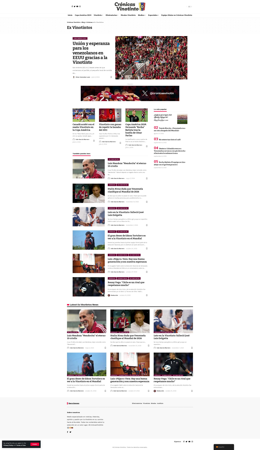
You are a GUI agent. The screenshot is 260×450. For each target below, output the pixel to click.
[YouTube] (77, 6)
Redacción (114, 295)
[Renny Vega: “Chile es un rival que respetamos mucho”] (89, 286)
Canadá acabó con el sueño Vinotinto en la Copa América (83, 127)
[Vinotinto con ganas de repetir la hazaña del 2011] (110, 115)
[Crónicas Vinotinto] (129, 7)
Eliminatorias (122, 255)
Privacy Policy (8, 445)
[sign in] (69, 6)
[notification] (182, 7)
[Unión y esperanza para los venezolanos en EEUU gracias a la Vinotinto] (151, 57)
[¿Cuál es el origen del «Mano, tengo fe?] (182, 119)
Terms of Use (21, 445)
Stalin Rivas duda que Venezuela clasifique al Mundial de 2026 (125, 190)
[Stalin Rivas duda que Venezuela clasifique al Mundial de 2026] (89, 193)
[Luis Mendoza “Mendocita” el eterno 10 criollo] (89, 169)
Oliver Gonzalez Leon (83, 77)
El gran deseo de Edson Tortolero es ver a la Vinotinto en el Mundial (86, 380)
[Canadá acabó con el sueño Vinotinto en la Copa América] (84, 115)
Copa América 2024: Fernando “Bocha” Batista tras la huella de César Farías (136, 130)
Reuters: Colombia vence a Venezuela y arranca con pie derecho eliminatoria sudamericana (169, 151)
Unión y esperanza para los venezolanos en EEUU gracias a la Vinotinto (91, 53)
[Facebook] (72, 6)
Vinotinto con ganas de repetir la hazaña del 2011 (110, 127)
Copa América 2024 (80, 38)
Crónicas (112, 184)
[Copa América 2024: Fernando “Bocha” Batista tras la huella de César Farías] (136, 115)
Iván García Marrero (82, 139)
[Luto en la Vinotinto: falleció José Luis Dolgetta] (89, 216)
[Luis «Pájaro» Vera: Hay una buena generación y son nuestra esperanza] (89, 263)
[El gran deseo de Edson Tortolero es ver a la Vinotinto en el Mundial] (89, 240)
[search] (185, 7)
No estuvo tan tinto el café (170, 140)
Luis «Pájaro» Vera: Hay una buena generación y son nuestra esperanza (127, 260)
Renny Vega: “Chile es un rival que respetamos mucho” (126, 284)
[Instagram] (80, 6)
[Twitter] (74, 6)
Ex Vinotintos (114, 159)
